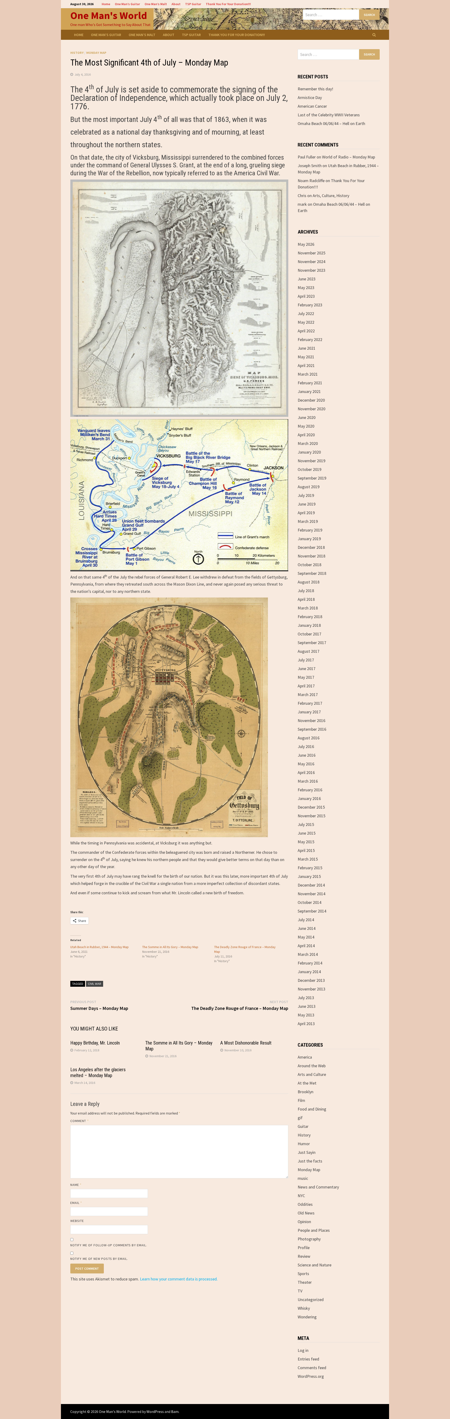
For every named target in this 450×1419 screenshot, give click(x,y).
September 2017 (312, 642)
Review (304, 1256)
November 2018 (311, 556)
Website (77, 1221)
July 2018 (306, 590)
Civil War (94, 984)
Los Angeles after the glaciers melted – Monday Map (98, 1072)
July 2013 (306, 997)
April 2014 (306, 945)
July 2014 (306, 919)
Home (106, 4)
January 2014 (309, 971)
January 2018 (309, 625)
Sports (303, 1273)
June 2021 (306, 348)
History (77, 53)
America (305, 1057)
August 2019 (308, 486)
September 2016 (312, 729)
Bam (175, 1411)
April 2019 (306, 512)
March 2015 (308, 859)
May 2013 (306, 1015)
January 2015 (309, 876)
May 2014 (306, 937)
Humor (304, 1143)
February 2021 (310, 382)
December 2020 (311, 400)
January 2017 (309, 712)
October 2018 (309, 564)
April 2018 (306, 599)
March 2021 (308, 374)
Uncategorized (311, 1299)
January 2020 (309, 452)
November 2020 (311, 408)
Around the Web (312, 1065)
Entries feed (308, 1359)
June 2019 (306, 504)
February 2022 (310, 339)
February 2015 (310, 867)
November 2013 (311, 989)
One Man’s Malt (156, 4)
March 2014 (308, 954)
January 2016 (309, 798)
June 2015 (306, 833)
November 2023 (311, 270)
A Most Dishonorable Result (245, 1043)
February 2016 (310, 789)
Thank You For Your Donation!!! (228, 4)
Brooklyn (305, 1091)
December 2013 (311, 980)
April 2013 (306, 1023)
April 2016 (306, 772)
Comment (79, 1121)
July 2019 (306, 495)
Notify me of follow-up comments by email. (108, 1245)
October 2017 (309, 634)
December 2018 (311, 547)
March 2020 (308, 443)
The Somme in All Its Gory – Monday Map (170, 947)
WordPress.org (311, 1376)
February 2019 (310, 530)
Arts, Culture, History (331, 195)
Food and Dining (312, 1109)
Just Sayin (306, 1152)
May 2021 (306, 356)
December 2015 (311, 807)
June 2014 (306, 928)
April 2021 (306, 365)
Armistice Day (310, 97)
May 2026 (306, 244)
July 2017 (306, 660)
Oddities (305, 1204)
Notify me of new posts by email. (99, 1259)
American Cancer (312, 106)
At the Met (307, 1083)
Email (76, 1203)
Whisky (304, 1308)
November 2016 (311, 720)
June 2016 (306, 755)
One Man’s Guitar (127, 4)
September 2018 (312, 573)
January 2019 (309, 538)
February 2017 (310, 703)
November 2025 (311, 253)
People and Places (314, 1230)
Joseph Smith (310, 165)
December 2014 (311, 885)
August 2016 (308, 738)
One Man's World (108, 15)
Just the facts (310, 1161)
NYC (301, 1195)
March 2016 (308, 781)
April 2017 (306, 686)
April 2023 (306, 296)
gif (300, 1117)
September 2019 (312, 478)
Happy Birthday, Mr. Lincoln (95, 1043)
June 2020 (306, 417)
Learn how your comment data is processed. (179, 1279)
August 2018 (308, 582)
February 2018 (310, 616)
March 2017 (308, 694)
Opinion (304, 1221)
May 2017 (306, 677)
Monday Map (96, 53)
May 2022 (306, 322)
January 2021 (309, 391)
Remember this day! (315, 89)
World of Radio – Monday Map (348, 157)
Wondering (307, 1317)
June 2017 (306, 668)
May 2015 (306, 841)
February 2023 (310, 305)
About (176, 4)
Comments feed (312, 1367)
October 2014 (309, 902)
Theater (305, 1282)
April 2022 (306, 331)
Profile (304, 1247)
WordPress (155, 1411)
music (303, 1178)
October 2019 (309, 469)
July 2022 (306, 313)
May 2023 (306, 287)
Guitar (303, 1126)
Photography (309, 1239)
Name (76, 1185)
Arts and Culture (312, 1074)
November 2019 (311, 460)
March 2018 (308, 608)
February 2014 (310, 963)
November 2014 (311, 893)
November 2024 (311, 261)
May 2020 (306, 426)
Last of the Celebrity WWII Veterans (329, 114)
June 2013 (306, 1006)
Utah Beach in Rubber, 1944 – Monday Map (99, 947)
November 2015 (311, 815)
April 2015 (306, 850)
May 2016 (306, 763)
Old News (306, 1213)
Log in (303, 1350)
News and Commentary (318, 1187)
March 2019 (308, 521)
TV (300, 1291)
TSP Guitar (193, 4)
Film (301, 1100)
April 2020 (306, 434)
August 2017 (308, 651)
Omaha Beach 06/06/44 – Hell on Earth (331, 123)
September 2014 (312, 911)
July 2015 (306, 824)
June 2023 (306, 279)
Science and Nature (314, 1265)
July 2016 (306, 746)
